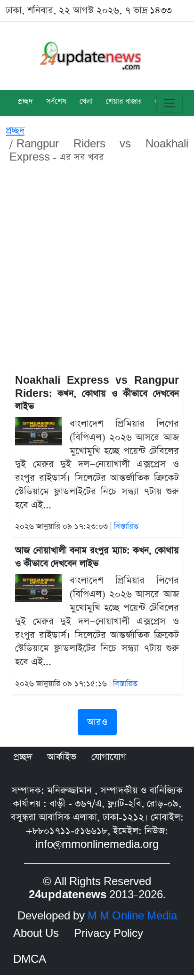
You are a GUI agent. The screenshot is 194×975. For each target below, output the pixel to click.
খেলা (86, 102)
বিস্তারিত (126, 526)
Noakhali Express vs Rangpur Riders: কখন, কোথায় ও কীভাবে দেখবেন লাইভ (97, 393)
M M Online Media (132, 916)
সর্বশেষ (56, 102)
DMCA (29, 959)
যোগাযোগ (108, 757)
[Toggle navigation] (169, 103)
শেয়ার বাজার (124, 102)
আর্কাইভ (61, 757)
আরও (97, 722)
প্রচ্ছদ (25, 102)
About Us (36, 933)
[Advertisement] (97, 269)
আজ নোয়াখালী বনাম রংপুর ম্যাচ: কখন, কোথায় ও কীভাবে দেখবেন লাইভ (97, 557)
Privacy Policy (108, 933)
